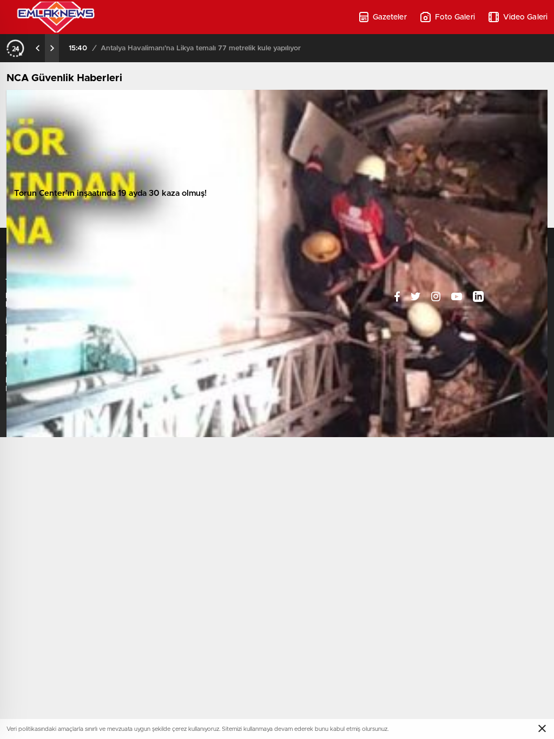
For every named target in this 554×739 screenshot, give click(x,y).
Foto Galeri (455, 17)
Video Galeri (525, 17)
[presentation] (38, 48)
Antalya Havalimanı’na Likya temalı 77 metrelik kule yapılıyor (201, 48)
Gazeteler (390, 17)
